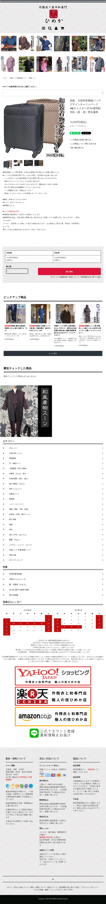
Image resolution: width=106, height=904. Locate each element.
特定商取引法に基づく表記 (91, 277)
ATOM (70, 890)
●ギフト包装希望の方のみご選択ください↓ (20, 87)
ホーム (5, 78)
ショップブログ (56, 890)
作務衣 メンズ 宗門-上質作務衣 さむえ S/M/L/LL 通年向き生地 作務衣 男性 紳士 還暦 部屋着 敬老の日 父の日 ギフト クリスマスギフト (65, 330)
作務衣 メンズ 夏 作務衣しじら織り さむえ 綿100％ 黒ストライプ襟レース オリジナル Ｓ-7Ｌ (90, 329)
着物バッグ (32, 78)
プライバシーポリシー (89, 887)
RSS (65, 890)
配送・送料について (38, 887)
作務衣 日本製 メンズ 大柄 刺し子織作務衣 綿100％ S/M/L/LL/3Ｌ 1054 (40, 328)
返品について (74, 277)
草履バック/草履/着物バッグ (18, 78)
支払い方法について (21, 887)
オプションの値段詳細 (59, 277)
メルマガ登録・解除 (40, 890)
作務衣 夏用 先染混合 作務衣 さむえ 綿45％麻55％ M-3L (16, 328)
